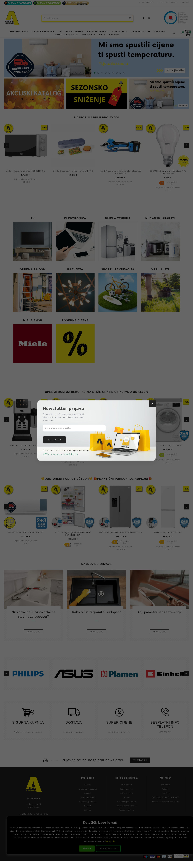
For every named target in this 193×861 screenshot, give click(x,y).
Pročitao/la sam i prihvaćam (67, 450)
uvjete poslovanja (80, 450)
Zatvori (152, 403)
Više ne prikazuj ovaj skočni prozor (62, 454)
